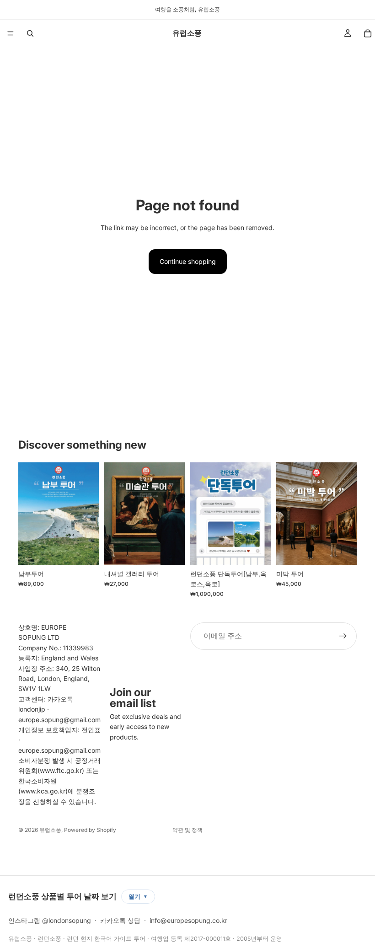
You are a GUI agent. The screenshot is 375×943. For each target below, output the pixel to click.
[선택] (84, 551)
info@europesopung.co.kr (188, 920)
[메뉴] (10, 33)
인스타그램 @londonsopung (49, 920)
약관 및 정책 (187, 829)
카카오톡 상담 (120, 920)
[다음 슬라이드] (89, 514)
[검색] (30, 33)
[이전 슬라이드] (28, 514)
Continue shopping (188, 261)
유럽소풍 (50, 829)
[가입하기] (343, 636)
